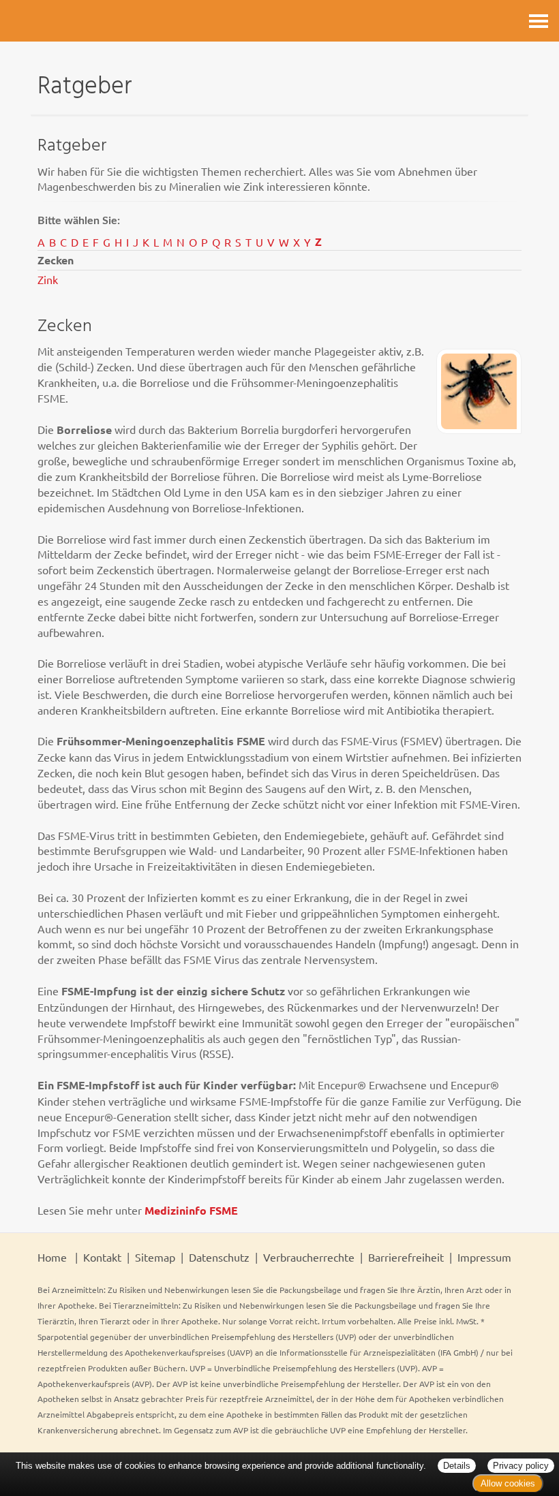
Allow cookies (508, 1483)
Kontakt (102, 1257)
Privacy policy (521, 1466)
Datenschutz (219, 1257)
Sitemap (155, 1257)
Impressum (484, 1257)
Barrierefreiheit (406, 1257)
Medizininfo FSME (191, 1210)
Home (52, 1257)
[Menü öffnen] (538, 21)
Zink (47, 279)
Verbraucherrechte (308, 1257)
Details (456, 1466)
